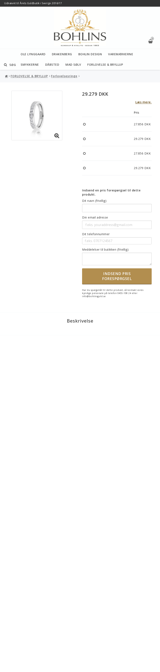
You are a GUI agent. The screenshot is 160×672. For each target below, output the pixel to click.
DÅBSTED (52, 65)
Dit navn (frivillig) (94, 201)
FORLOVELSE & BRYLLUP (105, 65)
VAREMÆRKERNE (120, 54)
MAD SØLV (73, 65)
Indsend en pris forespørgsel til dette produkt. (111, 192)
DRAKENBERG (62, 54)
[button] (57, 136)
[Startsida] (80, 27)
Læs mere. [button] (143, 102)
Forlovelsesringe (64, 76)
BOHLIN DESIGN (90, 54)
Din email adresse (95, 217)
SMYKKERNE (30, 65)
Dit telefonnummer (96, 234)
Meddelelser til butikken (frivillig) (105, 249)
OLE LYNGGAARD (33, 54)
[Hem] (7, 76)
